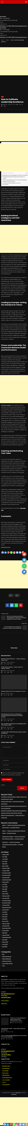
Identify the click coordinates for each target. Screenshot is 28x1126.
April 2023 (4, 933)
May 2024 (4, 916)
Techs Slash (5, 1070)
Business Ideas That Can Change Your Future (13, 691)
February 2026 (6, 868)
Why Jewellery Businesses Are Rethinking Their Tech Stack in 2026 (13, 724)
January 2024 (5, 926)
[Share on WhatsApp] (16, 605)
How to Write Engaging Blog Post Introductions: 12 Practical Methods (14, 1036)
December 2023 (6, 928)
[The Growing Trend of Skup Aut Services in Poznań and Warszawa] (24, 627)
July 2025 (4, 884)
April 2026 (4, 863)
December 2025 (6, 873)
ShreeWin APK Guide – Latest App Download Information (13, 1029)
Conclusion (5, 184)
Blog (7, 40)
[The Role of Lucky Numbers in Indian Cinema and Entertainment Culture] (5, 1021)
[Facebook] (2, 551)
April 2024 (4, 919)
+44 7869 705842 (10, 26)
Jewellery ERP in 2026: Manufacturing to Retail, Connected (13, 732)
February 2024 (6, 923)
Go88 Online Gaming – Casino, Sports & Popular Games (12, 667)
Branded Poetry (6, 1066)
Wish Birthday (5, 1075)
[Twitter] (17, 551)
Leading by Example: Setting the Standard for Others (14, 177)
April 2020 (4, 946)
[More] (23, 551)
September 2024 (6, 907)
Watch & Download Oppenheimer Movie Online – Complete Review (12, 844)
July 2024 (4, 912)
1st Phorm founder (6, 405)
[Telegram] (20, 551)
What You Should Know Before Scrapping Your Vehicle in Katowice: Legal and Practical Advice (16, 618)
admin (3, 693)
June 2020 (5, 944)
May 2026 (4, 861)
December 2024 (6, 900)
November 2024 (6, 903)
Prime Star (4, 104)
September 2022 (6, 937)
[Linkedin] (5, 551)
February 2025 (6, 896)
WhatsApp (2, 26)
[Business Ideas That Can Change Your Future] (14, 682)
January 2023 (5, 935)
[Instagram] (14, 551)
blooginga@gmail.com (21, 26)
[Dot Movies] (14, 2)
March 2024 (5, 921)
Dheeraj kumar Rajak (7, 836)
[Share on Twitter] (12, 605)
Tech (3, 965)
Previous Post (4, 613)
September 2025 (6, 880)
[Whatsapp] (11, 551)
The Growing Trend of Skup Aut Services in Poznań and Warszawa (12, 627)
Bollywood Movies (6, 956)
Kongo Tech (5, 1073)
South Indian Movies (7, 963)
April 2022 (4, 939)
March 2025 (5, 893)
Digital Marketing (6, 959)
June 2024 (5, 914)
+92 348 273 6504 (6, 997)
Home (2, 40)
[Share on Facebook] (7, 605)
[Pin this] (21, 605)
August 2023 (5, 930)
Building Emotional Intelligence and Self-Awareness (15, 175)
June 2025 (5, 886)
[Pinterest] (8, 551)
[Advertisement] (14, 61)
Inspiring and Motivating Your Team (11, 183)
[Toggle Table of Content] (26, 173)
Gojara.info (5, 842)
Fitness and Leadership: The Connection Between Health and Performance (15, 180)
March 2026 (5, 866)
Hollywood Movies (6, 961)
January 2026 (5, 870)
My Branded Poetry (7, 1077)
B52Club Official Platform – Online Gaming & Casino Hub (13, 659)
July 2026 (4, 856)
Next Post (24, 623)
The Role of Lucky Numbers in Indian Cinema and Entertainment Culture (18, 1019)
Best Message (5, 1068)
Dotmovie (18, 1092)
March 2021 (5, 942)
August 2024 (5, 910)
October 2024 (6, 905)
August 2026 (5, 854)
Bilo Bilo (4, 662)
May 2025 (4, 889)
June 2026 (5, 859)
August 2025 (5, 882)
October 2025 (5, 877)
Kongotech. (14, 1094)
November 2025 (6, 875)
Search (3, 785)
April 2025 (4, 891)
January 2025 (5, 898)
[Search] (26, 2)
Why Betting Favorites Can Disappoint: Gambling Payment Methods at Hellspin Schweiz (12, 715)
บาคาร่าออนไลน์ (6, 1080)
